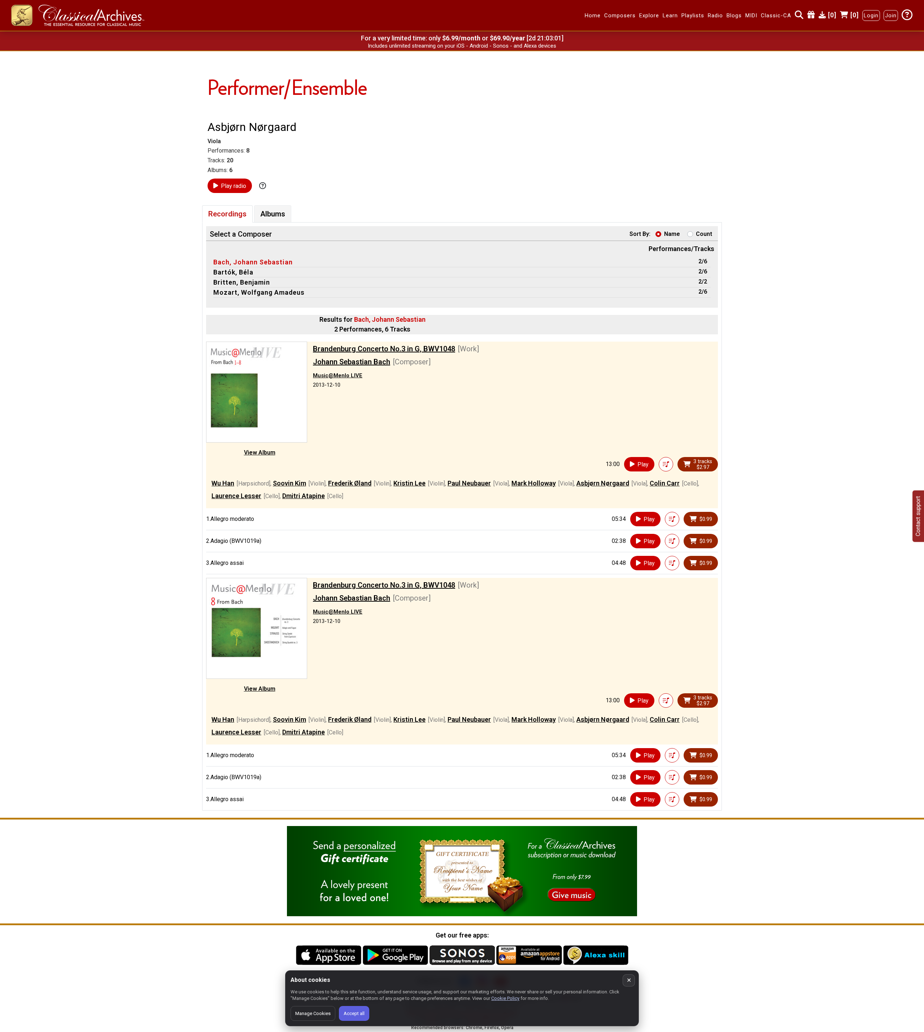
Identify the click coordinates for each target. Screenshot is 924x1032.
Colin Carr (665, 483)
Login (871, 15)
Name (672, 233)
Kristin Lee (409, 483)
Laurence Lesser (236, 496)
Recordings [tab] (227, 214)
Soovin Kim (289, 483)
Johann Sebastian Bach (351, 361)
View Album (259, 452)
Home (593, 15)
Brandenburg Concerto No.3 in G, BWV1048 (384, 348)
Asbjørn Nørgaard (602, 483)
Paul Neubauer (469, 483)
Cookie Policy (505, 998)
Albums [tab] (272, 214)
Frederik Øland (349, 483)
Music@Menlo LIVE (337, 375)
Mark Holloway (533, 483)
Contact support (918, 516)
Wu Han (223, 483)
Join (891, 15)
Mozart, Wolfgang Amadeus (259, 292)
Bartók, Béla (233, 272)
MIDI (751, 15)
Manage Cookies (313, 1013)
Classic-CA (776, 15)
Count (704, 233)
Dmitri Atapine (303, 496)
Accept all (354, 1013)
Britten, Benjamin (241, 282)
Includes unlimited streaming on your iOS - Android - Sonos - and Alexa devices (462, 46)
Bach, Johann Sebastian (253, 262)
